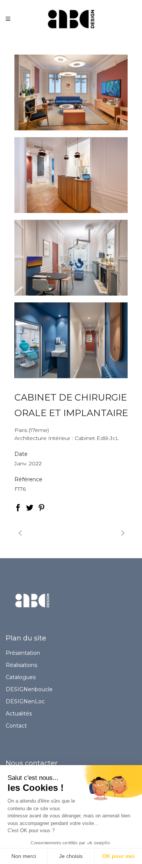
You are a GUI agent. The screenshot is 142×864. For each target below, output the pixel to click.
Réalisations (21, 665)
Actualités (19, 713)
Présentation (23, 653)
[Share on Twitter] (29, 507)
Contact (16, 725)
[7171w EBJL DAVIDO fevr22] (71, 340)
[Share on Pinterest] (41, 507)
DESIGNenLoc (25, 701)
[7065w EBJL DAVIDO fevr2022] (71, 175)
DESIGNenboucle (29, 689)
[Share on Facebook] (18, 507)
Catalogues (21, 677)
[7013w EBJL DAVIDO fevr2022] (71, 92)
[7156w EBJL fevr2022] (71, 258)
